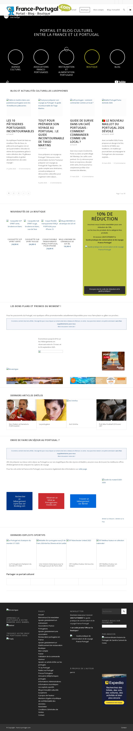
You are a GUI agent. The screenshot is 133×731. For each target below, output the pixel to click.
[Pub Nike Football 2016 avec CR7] (111, 410)
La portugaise (44, 424)
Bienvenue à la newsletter (48, 617)
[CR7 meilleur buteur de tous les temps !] (81, 549)
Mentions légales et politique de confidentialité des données (49, 701)
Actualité (9, 134)
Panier (41, 654)
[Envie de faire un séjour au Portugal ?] (8, 440)
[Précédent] (10, 233)
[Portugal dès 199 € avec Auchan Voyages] (113, 361)
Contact (41, 715)
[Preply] (10, 639)
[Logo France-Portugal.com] (38, 9)
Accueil (41, 614)
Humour (41, 659)
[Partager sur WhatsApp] (66, 581)
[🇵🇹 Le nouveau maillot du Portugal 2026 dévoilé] (114, 107)
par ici (72, 672)
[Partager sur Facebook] (19, 581)
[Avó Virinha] (81, 410)
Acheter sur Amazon (108, 519)
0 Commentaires (24, 169)
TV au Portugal (44, 667)
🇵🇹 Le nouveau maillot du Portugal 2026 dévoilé (113, 126)
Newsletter (42, 706)
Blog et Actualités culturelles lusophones (39, 90)
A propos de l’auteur (46, 695)
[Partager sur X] (42, 581)
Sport (112, 134)
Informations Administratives (49, 681)
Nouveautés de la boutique (27, 211)
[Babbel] (10, 625)
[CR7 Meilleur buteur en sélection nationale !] (111, 549)
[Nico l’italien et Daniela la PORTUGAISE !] (21, 410)
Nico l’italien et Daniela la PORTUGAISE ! (19, 425)
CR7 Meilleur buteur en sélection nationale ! (108, 565)
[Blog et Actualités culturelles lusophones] (8, 91)
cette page (83, 469)
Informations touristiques (48, 684)
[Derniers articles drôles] (8, 395)
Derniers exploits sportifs (27, 535)
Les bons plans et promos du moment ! (35, 306)
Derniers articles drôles (26, 395)
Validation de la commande (49, 656)
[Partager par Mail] (114, 581)
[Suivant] (72, 233)
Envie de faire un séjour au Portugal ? (35, 440)
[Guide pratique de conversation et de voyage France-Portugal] (104, 265)
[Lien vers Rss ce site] (125, 2)
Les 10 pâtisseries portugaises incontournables (20, 126)
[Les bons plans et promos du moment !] (8, 306)
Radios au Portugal (45, 670)
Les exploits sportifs (46, 687)
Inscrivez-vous (76, 615)
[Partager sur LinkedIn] (90, 581)
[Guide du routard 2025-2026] (113, 497)
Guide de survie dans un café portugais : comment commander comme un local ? (82, 131)
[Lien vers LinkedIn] (120, 2)
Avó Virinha (73, 424)
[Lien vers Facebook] (113, 2)
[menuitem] (73, 9)
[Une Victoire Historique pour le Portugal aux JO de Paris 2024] (51, 549)
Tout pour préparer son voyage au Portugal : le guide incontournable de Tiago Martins (51, 133)
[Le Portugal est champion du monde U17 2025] (21, 549)
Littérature (42, 148)
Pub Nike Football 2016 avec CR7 (110, 425)
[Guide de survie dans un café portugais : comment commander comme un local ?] (82, 107)
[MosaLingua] (12, 369)
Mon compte (43, 651)
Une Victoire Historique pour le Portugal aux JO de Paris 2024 (51, 565)
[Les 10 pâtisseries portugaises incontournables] (18, 107)
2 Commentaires (55, 183)
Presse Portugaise (45, 673)
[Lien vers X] (117, 2)
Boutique (41, 648)
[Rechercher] (124, 9)
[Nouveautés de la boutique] (8, 212)
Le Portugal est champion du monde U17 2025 (20, 565)
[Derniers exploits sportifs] (8, 535)
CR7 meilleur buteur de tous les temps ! (81, 565)
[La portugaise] (51, 410)
